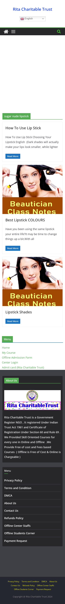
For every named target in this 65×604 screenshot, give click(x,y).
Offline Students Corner (19, 533)
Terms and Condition (17, 488)
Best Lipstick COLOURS (25, 219)
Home (6, 347)
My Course (8, 352)
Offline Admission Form (17, 357)
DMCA (8, 495)
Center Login (10, 362)
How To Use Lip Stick (23, 127)
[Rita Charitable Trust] (6, 31)
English (28, 18)
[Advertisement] (32, 79)
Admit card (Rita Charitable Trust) (23, 367)
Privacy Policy (13, 480)
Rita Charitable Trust (32, 9)
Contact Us (11, 510)
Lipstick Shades (18, 311)
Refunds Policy (13, 518)
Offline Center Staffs (17, 526)
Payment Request (15, 541)
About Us (10, 503)
